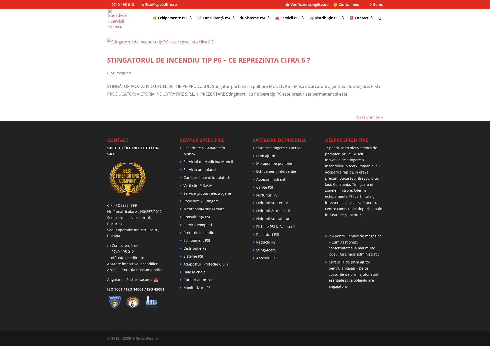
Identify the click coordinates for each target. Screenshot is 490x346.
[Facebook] (335, 338)
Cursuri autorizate (199, 279)
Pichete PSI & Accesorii (275, 226)
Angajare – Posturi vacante (130, 279)
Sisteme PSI (193, 256)
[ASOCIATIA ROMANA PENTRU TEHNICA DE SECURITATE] (152, 307)
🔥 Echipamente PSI (170, 18)
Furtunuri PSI (267, 195)
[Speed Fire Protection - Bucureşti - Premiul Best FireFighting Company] (136, 179)
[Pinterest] (362, 338)
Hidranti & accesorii (273, 210)
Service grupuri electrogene (207, 193)
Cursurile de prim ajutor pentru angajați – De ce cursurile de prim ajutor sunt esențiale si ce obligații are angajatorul (353, 274)
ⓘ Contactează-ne (122, 245)
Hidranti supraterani (273, 218)
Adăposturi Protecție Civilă (205, 264)
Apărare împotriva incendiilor (132, 263)
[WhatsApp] (326, 338)
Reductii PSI (266, 242)
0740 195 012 (122, 4)
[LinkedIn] (344, 338)
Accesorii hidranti (271, 179)
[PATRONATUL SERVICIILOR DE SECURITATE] (116, 307)
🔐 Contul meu (346, 5)
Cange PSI (264, 187)
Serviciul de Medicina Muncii (208, 161)
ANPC (112, 269)
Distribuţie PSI (195, 248)
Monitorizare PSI (197, 287)
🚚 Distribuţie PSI (324, 18)
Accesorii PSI (267, 258)
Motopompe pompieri (274, 163)
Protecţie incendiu (198, 232)
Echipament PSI (196, 240)
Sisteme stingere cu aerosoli (280, 147)
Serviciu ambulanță (199, 169)
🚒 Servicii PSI (287, 18)
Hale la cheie (194, 272)
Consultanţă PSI (196, 216)
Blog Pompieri (119, 73)
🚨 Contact (359, 18)
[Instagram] (372, 338)
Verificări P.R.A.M (198, 185)
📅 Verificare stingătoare (306, 5)
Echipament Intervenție (276, 171)
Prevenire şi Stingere (201, 201)
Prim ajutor (265, 155)
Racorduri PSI (267, 234)
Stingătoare (266, 250)
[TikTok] (381, 338)
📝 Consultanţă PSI (213, 18)
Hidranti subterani (272, 202)
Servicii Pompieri (197, 224)
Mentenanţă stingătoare (204, 208)
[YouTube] (353, 338)
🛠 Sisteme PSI (252, 18)
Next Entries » (369, 117)
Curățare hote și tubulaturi (206, 177)
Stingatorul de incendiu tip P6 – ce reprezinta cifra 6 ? (208, 60)
